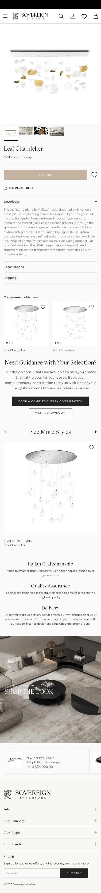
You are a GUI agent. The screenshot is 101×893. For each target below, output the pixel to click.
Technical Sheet (20, 187)
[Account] (71, 16)
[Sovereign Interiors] (30, 16)
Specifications (14, 267)
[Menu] (5, 16)
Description (12, 201)
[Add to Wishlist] (94, 175)
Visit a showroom (50, 412)
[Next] (91, 529)
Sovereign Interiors (24, 884)
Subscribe (74, 873)
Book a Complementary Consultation (50, 401)
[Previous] (10, 529)
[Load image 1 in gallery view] (50, 74)
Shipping (10, 278)
